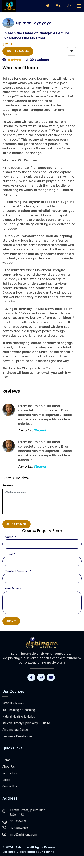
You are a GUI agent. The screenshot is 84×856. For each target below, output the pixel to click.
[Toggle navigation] (79, 6)
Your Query (13, 588)
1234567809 (19, 828)
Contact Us (9, 786)
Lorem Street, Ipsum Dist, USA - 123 (27, 812)
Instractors (9, 773)
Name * (10, 536)
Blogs (6, 780)
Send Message (16, 524)
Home (6, 760)
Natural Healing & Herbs (18, 716)
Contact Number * (18, 571)
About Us (8, 766)
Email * (10, 554)
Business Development (18, 736)
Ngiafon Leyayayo (34, 23)
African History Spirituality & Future (26, 723)
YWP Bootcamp (13, 703)
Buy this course (17, 51)
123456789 (18, 821)
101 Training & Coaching (18, 710)
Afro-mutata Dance (15, 730)
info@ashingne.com (23, 834)
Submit (11, 621)
